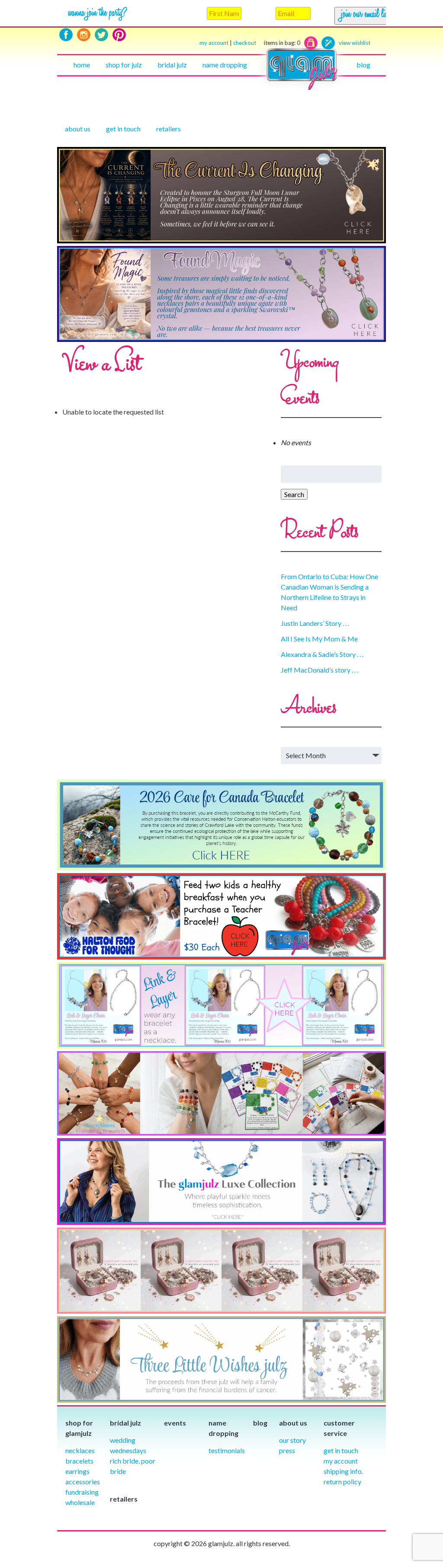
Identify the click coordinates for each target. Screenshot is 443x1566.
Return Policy (342, 1481)
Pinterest (119, 34)
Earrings (77, 1471)
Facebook (66, 34)
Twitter (101, 34)
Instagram (83, 34)
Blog (363, 65)
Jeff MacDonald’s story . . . (319, 670)
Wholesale (80, 1502)
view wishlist (354, 42)
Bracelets (79, 1461)
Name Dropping (224, 65)
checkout (266, 42)
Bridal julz (172, 65)
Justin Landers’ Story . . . (315, 623)
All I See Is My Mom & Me (319, 639)
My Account (341, 1461)
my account (213, 42)
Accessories (82, 1481)
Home (82, 65)
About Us (77, 128)
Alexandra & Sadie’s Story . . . (322, 654)
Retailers (168, 128)
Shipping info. (343, 1471)
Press (287, 1450)
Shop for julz (124, 65)
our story (292, 1440)
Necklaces (80, 1450)
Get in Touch (341, 1450)
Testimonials (227, 1450)
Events (175, 1423)
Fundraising (82, 1492)
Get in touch (123, 128)
